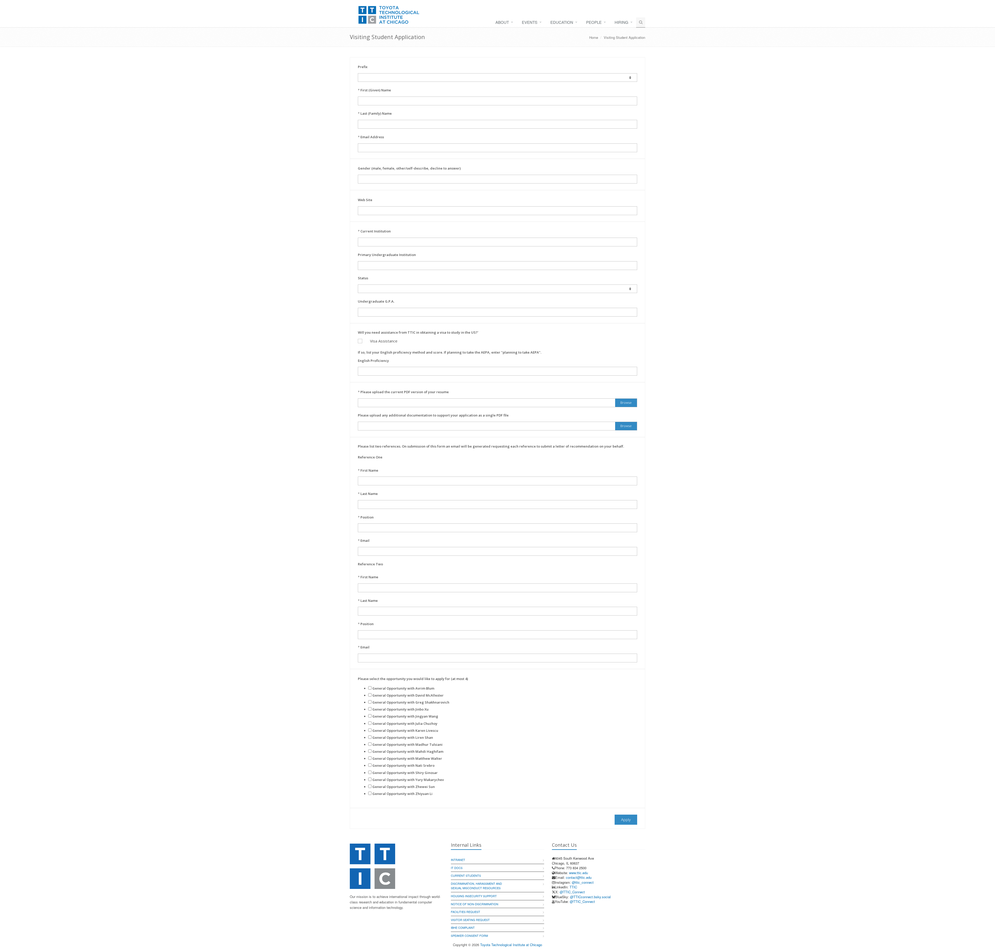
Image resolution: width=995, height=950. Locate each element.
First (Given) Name (375, 90)
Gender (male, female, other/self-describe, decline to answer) (409, 168)
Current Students (466, 875)
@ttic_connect (583, 882)
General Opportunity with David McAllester (408, 695)
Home (593, 37)
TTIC (573, 887)
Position (367, 517)
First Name (369, 470)
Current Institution (375, 231)
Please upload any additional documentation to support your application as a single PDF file (433, 415)
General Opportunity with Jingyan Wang (405, 716)
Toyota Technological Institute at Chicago (511, 944)
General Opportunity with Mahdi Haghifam (407, 751)
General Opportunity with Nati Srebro (403, 765)
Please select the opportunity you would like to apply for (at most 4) (413, 678)
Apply (626, 819)
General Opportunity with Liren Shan (402, 737)
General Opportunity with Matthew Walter (407, 758)
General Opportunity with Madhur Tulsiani (407, 744)
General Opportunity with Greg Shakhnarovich (410, 702)
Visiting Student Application (624, 37)
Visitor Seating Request (470, 920)
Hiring (621, 22)
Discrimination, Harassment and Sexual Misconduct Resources (476, 885)
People (594, 22)
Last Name (369, 493)
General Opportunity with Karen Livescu (405, 730)
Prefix (362, 66)
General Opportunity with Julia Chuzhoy (404, 723)
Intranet (458, 860)
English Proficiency (373, 360)
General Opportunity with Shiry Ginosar (405, 772)
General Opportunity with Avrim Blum (403, 688)
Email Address (372, 137)
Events (529, 22)
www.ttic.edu (578, 872)
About (502, 22)
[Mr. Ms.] (497, 77)
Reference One (370, 457)
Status (363, 278)
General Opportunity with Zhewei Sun (403, 786)
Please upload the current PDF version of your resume (404, 392)
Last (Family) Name (376, 113)
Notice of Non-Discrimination (474, 904)
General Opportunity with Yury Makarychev (408, 779)
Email (364, 540)
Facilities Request (465, 912)
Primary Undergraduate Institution (387, 254)
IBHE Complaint (463, 927)
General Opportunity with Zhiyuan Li (402, 793)
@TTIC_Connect (572, 891)
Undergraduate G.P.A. (376, 301)
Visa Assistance (383, 341)
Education (561, 22)
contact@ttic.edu (579, 877)
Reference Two (370, 564)
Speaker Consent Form (469, 935)
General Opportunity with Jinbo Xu (400, 709)
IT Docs (457, 868)
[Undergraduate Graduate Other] (497, 288)
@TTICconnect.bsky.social (590, 896)
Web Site (365, 200)
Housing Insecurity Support (474, 896)
